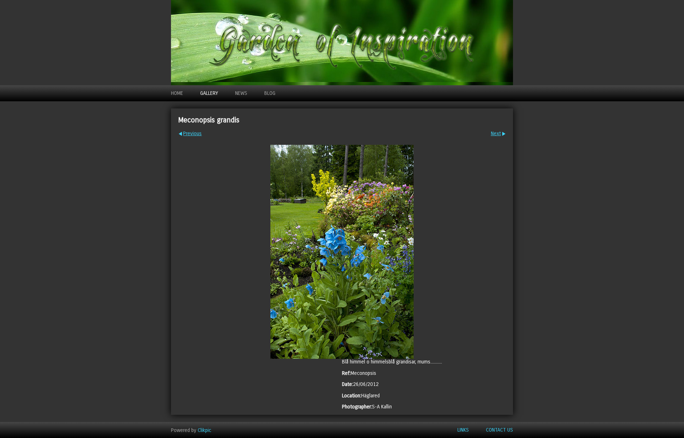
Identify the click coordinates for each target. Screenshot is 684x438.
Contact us (499, 430)
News (241, 93)
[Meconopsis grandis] (342, 252)
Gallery (209, 93)
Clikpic (204, 430)
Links (463, 430)
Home (177, 93)
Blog (269, 93)
